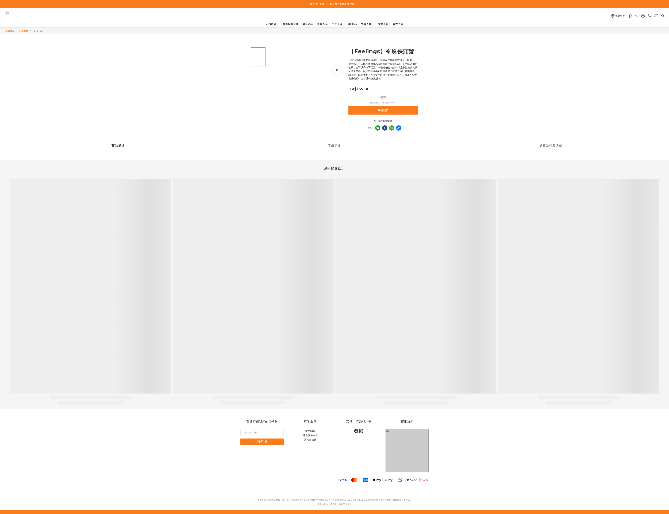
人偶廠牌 (271, 24)
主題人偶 (366, 24)
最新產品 (308, 24)
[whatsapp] (391, 128)
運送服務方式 (310, 435)
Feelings (37, 30)
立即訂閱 (262, 441)
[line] (377, 128)
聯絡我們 (383, 110)
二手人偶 (337, 24)
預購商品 (352, 24)
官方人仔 (383, 24)
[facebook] (384, 128)
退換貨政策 (310, 439)
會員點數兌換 (290, 24)
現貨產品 (322, 24)
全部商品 (10, 30)
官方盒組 (398, 24)
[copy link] (398, 128)
